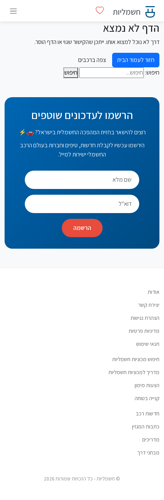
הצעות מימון (147, 385)
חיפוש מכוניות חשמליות (135, 359)
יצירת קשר (148, 304)
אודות (153, 291)
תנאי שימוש (147, 343)
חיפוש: (152, 72)
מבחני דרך (148, 452)
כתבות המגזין (145, 426)
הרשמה (82, 228)
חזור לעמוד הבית (135, 60)
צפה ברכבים (92, 60)
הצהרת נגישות (144, 317)
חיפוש (70, 72)
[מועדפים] (100, 10)
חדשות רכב (147, 413)
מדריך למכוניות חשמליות (133, 372)
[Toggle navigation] (13, 10)
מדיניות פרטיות (144, 330)
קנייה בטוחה (147, 398)
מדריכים (150, 439)
